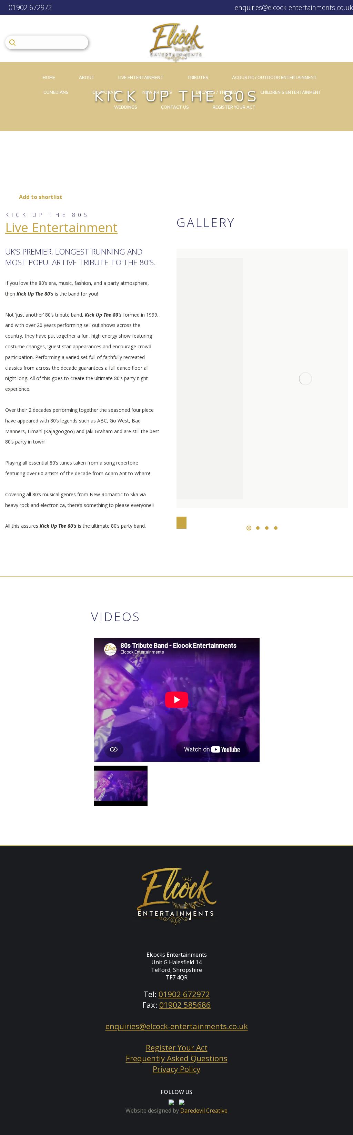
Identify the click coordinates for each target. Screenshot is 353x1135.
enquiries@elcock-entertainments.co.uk (293, 7)
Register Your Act (177, 1047)
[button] (249, 528)
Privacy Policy (176, 1069)
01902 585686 (185, 1004)
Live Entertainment (61, 227)
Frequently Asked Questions (177, 1058)
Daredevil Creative (204, 1110)
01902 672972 (29, 7)
